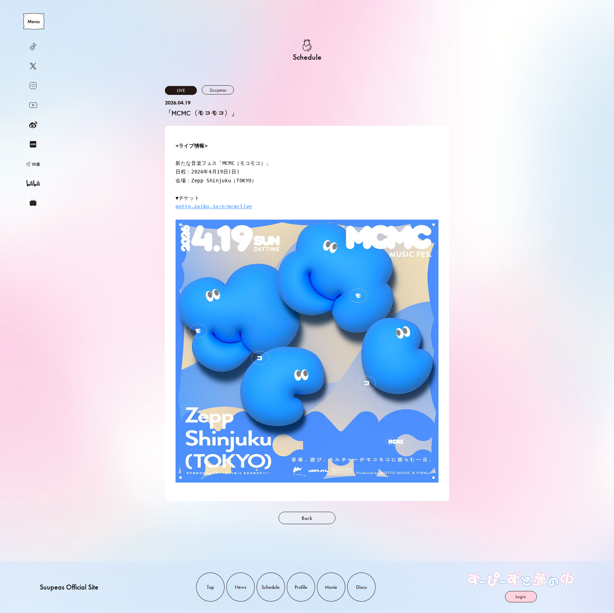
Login (521, 596)
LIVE (181, 90)
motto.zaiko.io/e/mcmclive (214, 206)
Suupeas (218, 90)
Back (307, 518)
